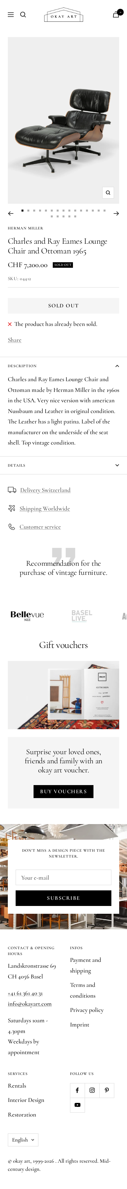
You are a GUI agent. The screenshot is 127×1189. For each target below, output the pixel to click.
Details (16, 465)
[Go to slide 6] (52, 211)
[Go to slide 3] (34, 211)
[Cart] (116, 14)
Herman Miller (25, 228)
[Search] (23, 15)
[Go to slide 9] (69, 211)
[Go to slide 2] (28, 211)
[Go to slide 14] (99, 211)
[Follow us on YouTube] (77, 1105)
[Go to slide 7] (58, 211)
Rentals (17, 1085)
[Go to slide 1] (22, 211)
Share (14, 339)
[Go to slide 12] (87, 211)
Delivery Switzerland (45, 490)
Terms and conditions (82, 990)
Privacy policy (87, 1010)
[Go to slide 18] (63, 216)
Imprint (79, 1024)
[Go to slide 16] (52, 216)
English (20, 1139)
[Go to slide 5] (46, 211)
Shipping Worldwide (45, 508)
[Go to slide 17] (58, 216)
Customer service (40, 526)
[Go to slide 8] (63, 211)
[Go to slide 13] (93, 211)
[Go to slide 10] (75, 211)
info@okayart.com (30, 1003)
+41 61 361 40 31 (25, 993)
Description (22, 366)
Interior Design (26, 1100)
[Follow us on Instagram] (92, 1090)
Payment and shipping (85, 965)
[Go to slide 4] (40, 211)
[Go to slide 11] (81, 211)
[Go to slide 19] (69, 216)
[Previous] (10, 213)
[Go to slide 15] (105, 211)
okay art (21, 1160)
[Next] (116, 213)
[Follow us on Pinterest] (106, 1090)
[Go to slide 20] (75, 216)
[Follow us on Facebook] (77, 1090)
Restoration (22, 1114)
